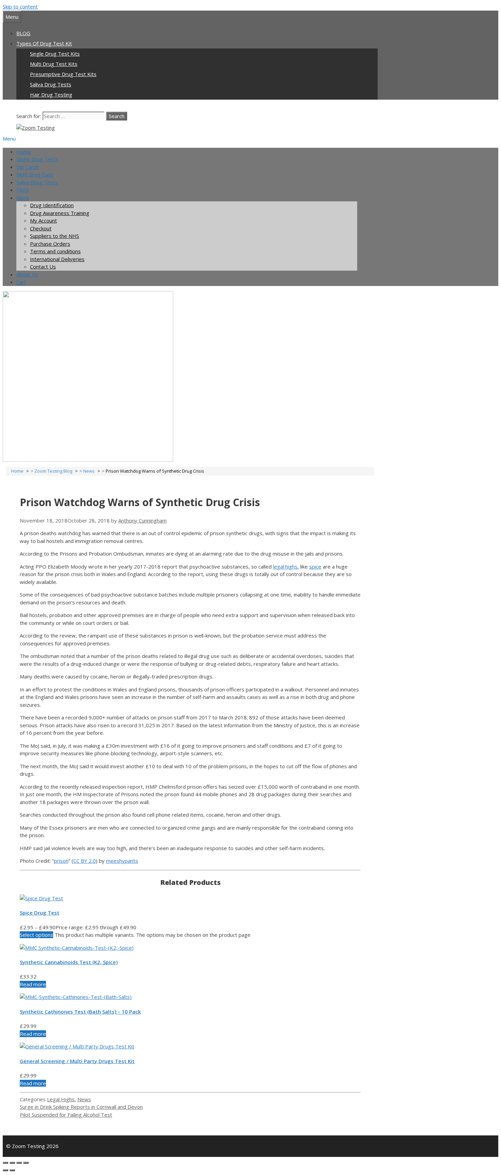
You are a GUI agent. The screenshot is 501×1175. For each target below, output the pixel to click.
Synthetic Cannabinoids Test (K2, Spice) (69, 962)
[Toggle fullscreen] (19, 1163)
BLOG (23, 33)
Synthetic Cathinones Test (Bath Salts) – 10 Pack (80, 1011)
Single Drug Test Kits (55, 53)
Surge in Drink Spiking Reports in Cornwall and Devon (81, 1106)
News (84, 1099)
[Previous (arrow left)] (5, 1170)
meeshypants (122, 860)
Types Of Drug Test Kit (44, 43)
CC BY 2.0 (84, 860)
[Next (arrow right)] (12, 1170)
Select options (36, 934)
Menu (9, 138)
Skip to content (20, 6)
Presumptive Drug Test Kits (63, 74)
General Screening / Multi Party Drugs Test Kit (77, 1061)
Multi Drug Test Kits (53, 63)
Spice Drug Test (39, 912)
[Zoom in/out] (26, 1163)
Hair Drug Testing (51, 94)
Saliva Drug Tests (50, 84)
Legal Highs (61, 1099)
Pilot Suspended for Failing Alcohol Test (66, 1114)
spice (315, 566)
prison (61, 860)
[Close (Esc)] (5, 1163)
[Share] (12, 1163)
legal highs (285, 566)
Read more (33, 984)
